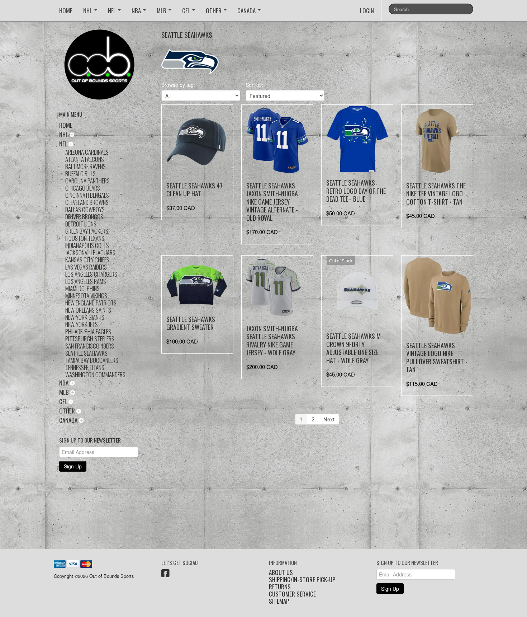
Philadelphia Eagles (88, 331)
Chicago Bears (82, 187)
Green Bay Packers (86, 230)
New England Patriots (91, 302)
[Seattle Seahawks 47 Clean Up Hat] (197, 140)
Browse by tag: (178, 84)
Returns (280, 586)
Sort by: (254, 84)
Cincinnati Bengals (87, 195)
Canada (247, 10)
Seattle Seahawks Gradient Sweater (190, 323)
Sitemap (279, 601)
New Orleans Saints (88, 309)
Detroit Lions (80, 223)
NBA (137, 10)
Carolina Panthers (87, 180)
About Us (281, 572)
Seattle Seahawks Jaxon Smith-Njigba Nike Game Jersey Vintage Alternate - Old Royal (272, 202)
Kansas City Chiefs (87, 259)
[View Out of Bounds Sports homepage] (105, 66)
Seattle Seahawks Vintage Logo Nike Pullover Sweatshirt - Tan (436, 357)
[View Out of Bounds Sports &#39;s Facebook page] (165, 574)
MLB (162, 10)
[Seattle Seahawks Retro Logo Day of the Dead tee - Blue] (357, 139)
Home (65, 10)
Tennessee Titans (84, 367)
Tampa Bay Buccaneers (91, 360)
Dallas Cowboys (85, 209)
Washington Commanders (95, 374)
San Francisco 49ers (89, 345)
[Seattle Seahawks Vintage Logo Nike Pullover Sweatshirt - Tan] (437, 296)
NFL (112, 10)
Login (367, 10)
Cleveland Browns (87, 202)
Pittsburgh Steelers (89, 338)
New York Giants (84, 317)
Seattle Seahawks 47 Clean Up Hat (194, 189)
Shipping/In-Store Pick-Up (302, 579)
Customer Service (292, 594)
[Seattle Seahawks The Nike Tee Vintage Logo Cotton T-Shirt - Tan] (437, 140)
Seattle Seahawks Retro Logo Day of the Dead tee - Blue (356, 191)
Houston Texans (84, 238)
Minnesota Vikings (86, 295)
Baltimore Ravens (85, 166)
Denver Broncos (84, 216)
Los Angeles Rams (85, 281)
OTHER (214, 10)
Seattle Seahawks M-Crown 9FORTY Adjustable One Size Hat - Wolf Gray (354, 348)
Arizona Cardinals (87, 152)
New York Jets (81, 324)
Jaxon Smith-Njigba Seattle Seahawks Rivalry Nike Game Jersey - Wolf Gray (272, 340)
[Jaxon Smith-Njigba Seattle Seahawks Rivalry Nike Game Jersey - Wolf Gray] (277, 287)
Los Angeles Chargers (91, 274)
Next (328, 419)
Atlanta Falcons (84, 159)
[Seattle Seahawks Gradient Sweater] (197, 282)
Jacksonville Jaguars (90, 252)
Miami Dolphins (82, 288)
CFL (186, 10)
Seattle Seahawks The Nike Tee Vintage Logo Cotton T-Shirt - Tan (436, 193)
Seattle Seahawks (86, 353)
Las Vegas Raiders (86, 266)
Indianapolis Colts (87, 245)
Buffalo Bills (80, 173)
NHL (88, 10)
